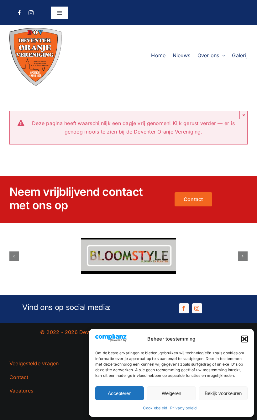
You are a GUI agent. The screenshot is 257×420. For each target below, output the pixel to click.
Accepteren (119, 393)
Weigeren (171, 393)
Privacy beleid (183, 408)
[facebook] (19, 12)
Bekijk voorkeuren (223, 393)
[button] (244, 339)
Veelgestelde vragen (34, 363)
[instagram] (31, 12)
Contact (19, 377)
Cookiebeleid (155, 408)
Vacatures (21, 390)
